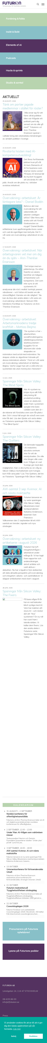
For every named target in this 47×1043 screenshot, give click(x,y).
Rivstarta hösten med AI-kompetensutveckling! (19, 153)
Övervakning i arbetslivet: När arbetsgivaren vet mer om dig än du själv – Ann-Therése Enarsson (22, 256)
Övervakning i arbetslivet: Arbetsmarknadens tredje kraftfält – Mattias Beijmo (20, 323)
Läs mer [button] (17, 1029)
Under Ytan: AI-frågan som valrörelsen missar (25, 833)
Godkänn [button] (33, 1036)
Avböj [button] (13, 1036)
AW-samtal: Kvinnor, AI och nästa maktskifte (23, 852)
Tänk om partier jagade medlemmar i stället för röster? (23, 106)
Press (5, 1015)
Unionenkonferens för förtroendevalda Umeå (25, 870)
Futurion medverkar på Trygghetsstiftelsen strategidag (22, 889)
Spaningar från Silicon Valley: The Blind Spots (22, 383)
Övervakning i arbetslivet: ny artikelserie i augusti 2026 (22, 540)
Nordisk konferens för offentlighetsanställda (17, 815)
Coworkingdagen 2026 (17, 906)
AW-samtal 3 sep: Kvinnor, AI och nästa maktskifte (22, 491)
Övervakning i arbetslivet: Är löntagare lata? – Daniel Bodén (23, 200)
